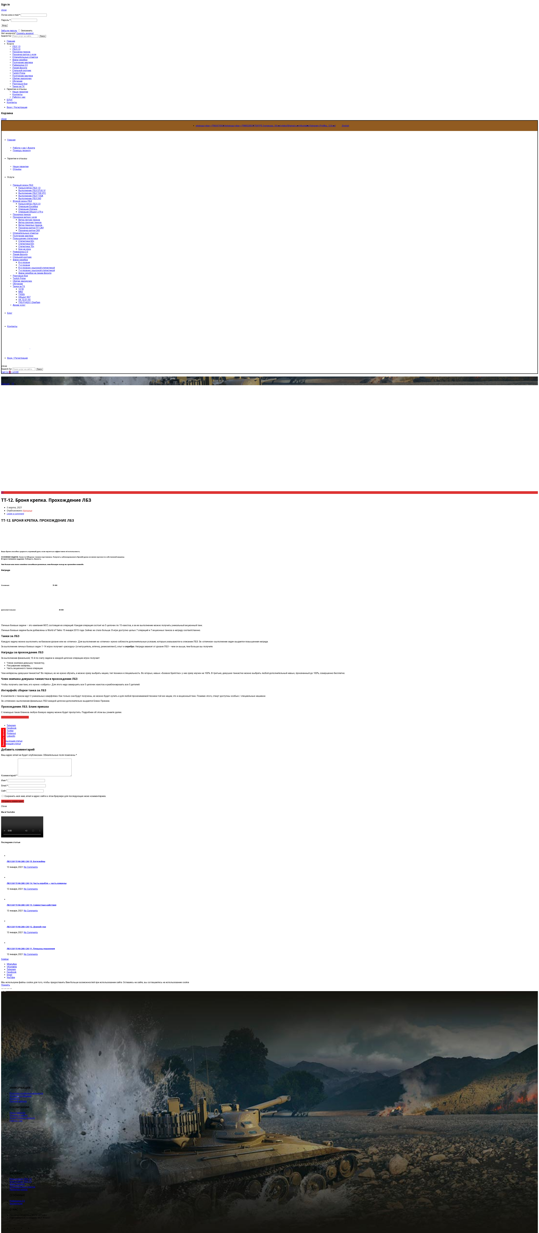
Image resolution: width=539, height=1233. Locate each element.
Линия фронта (19, 67)
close (4, 10)
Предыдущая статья (11, 741)
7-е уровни (24, 265)
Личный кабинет (18, 1101)
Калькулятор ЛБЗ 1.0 (29, 187)
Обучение (17, 81)
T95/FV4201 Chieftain (29, 302)
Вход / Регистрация (17, 107)
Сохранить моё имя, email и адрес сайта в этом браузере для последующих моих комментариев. (55, 796)
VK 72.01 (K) (24, 299)
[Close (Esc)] (2, 988)
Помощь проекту (22, 150)
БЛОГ (10, 99)
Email (4, 785)
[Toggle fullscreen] (8, 988)
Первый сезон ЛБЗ (23, 185)
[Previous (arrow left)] (2, 991)
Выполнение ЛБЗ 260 (29, 198)
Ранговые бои (19, 83)
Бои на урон (24, 249)
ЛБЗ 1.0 (16, 46)
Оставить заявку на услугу (15, 717)
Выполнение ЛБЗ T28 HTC (32, 193)
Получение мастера (22, 62)
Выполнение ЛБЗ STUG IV (31, 190)
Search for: (7, 369)
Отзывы (17, 169)
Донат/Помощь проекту (22, 1118)
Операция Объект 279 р (30, 211)
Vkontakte (305, 125)
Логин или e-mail (10, 15)
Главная (11, 140)
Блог (9, 313)
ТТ (13, 384)
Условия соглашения (20, 1096)
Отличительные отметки (25, 57)
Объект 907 (24, 297)
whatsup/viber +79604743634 (211, 125)
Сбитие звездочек (22, 78)
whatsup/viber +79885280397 (240, 125)
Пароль (6, 20)
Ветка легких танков (29, 219)
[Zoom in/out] (11, 988)
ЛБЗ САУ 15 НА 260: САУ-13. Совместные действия (31, 905)
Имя (4, 780)
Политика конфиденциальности (26, 1093)
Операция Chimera (27, 209)
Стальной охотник (21, 70)
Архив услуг (19, 305)
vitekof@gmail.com (290, 125)
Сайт (3, 790)
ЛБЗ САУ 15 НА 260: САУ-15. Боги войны (26, 861)
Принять (5, 985)
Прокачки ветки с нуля (25, 217)
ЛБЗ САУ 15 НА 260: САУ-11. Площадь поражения (31, 948)
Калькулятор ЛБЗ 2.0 (29, 203)
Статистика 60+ (26, 241)
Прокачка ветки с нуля (24, 54)
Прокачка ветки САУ (29, 230)
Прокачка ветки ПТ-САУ (31, 227)
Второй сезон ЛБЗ (22, 201)
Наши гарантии (20, 91)
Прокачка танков (21, 51)
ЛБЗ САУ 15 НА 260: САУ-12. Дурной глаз (26, 926)
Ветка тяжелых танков (30, 225)
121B (21, 289)
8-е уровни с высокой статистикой (36, 267)
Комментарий (9, 775)
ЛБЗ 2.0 (16, 49)
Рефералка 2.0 (20, 65)
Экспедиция (16, 1203)
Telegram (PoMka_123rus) (323, 125)
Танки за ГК (18, 86)
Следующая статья (11, 743)
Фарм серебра (19, 59)
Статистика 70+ (26, 246)
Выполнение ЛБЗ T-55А (30, 195)
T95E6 (21, 294)
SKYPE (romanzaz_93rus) (268, 125)
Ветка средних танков (30, 222)
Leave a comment (15, 513)
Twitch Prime (18, 73)
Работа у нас (18, 97)
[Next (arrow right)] (5, 991)
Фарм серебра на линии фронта (34, 273)
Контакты (17, 94)
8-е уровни (24, 262)
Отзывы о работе (19, 1115)
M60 (20, 291)
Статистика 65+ (26, 243)
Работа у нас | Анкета (24, 148)
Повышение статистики (25, 238)
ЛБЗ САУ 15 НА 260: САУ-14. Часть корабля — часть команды (37, 883)
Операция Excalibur (28, 206)
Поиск (42, 36)
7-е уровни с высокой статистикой (36, 270)
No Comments (31, 867)
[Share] (5, 988)
